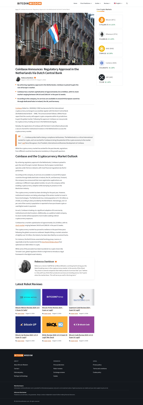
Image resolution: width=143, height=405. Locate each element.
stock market (19, 225)
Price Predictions (85, 3)
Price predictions (59, 365)
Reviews (106, 3)
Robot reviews (58, 368)
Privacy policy (97, 365)
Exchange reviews (59, 372)
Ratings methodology (21, 376)
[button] (127, 3)
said (23, 143)
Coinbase (18, 108)
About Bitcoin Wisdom (21, 365)
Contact (16, 368)
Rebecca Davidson (44, 261)
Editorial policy (18, 372)
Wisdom (23, 355)
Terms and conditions (100, 368)
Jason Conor (20, 313)
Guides (97, 3)
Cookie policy (97, 372)
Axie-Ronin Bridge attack (50, 242)
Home (75, 3)
